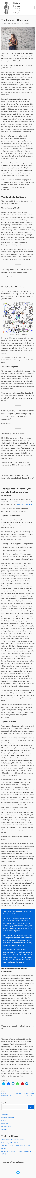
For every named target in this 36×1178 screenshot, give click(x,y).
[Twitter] (18, 1172)
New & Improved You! (24, 504)
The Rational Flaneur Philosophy (12, 1140)
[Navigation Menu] (32, 7)
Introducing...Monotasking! (10, 1143)
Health (3, 1120)
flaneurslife (7, 23)
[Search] (31, 1107)
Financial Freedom (7, 1118)
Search (3, 1103)
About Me (4, 1115)
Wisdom (26, 23)
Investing (4, 1123)
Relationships (6, 1126)
